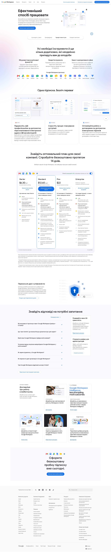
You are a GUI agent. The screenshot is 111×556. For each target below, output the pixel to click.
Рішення (18, 2)
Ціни (38, 2)
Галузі (30, 2)
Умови (37, 546)
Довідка (59, 546)
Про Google (43, 546)
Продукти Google (51, 546)
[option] (36, 37)
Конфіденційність (30, 546)
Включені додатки (23, 496)
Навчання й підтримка (84, 496)
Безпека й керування (39, 496)
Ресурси (43, 2)
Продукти (24, 2)
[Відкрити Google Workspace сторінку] (8, 2)
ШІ (34, 2)
